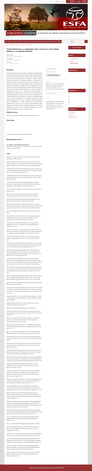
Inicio (7, 44)
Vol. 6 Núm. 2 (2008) (20, 44)
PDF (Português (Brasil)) (53, 75)
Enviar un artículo (77, 47)
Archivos (20, 41)
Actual (15, 41)
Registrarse (57, 1)
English (78, 1)
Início (6, 41)
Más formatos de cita (51, 93)
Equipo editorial (27, 41)
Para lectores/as (71, 112)
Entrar (63, 1)
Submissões (35, 41)
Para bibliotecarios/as (72, 117)
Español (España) (84, 1)
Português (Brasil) (72, 1)
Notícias (54, 41)
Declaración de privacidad (45, 41)
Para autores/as (71, 114)
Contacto (59, 41)
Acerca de (10, 41)
